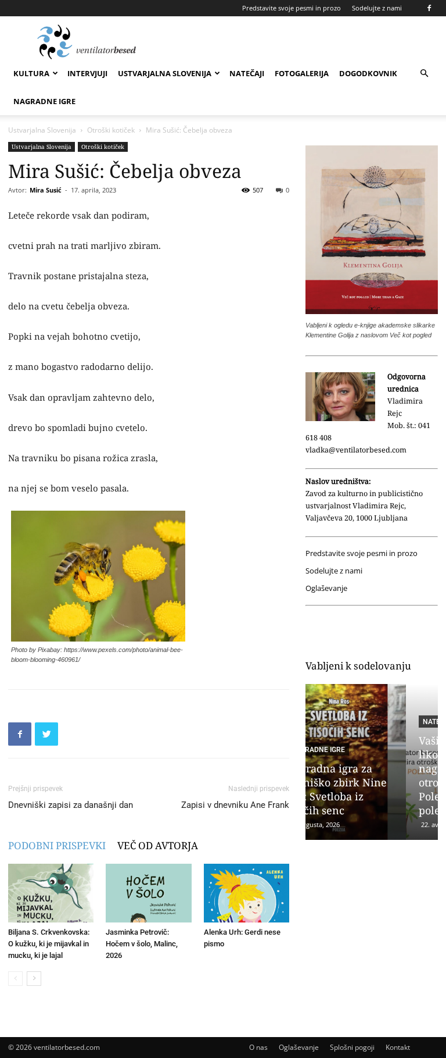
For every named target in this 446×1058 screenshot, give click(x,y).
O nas (258, 1047)
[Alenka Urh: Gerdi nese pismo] (246, 893)
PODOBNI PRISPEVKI (57, 845)
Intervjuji (87, 73)
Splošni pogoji (352, 1047)
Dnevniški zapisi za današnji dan (70, 805)
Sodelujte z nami (377, 7)
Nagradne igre (44, 101)
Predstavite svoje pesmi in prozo (291, 7)
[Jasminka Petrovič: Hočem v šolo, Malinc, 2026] (148, 893)
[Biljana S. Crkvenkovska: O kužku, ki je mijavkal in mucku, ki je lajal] (50, 893)
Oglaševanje (326, 588)
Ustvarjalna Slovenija (164, 73)
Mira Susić (46, 190)
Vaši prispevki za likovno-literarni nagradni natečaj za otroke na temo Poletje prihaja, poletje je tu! (368, 775)
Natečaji (246, 73)
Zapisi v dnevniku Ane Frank (235, 805)
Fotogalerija (302, 73)
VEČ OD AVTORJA (157, 845)
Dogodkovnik (368, 73)
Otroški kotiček (111, 130)
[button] (424, 73)
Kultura (31, 73)
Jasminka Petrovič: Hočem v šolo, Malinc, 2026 (142, 944)
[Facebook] (429, 8)
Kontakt (398, 1047)
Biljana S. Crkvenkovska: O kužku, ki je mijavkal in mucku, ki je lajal (48, 944)
